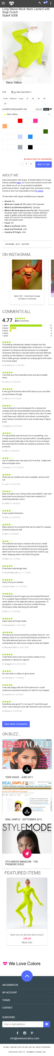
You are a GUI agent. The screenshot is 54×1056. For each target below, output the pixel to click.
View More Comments (16, 724)
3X (39, 99)
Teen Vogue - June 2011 (19, 777)
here (19, 182)
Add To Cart (44, 164)
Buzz (18, 244)
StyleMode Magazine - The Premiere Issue (21, 863)
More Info (27, 942)
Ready (46, 109)
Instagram (9, 244)
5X (5, 104)
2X (33, 99)
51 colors (39, 191)
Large (21, 99)
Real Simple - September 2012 (23, 819)
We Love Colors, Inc (23, 1047)
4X (44, 99)
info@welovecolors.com (24, 1038)
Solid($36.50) (8, 109)
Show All (39, 109)
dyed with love (15, 1052)
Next (50, 282)
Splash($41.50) (20, 109)
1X (27, 99)
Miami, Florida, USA (37, 1052)
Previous (4, 282)
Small (5, 99)
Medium (13, 99)
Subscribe (8, 1017)
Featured (25, 244)
